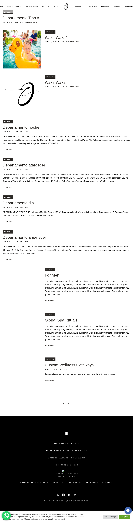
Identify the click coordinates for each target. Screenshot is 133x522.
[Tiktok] (75, 494)
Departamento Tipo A (21, 18)
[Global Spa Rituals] (22, 332)
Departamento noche (21, 127)
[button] (128, 510)
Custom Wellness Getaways (69, 365)
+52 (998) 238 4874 (66, 465)
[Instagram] (57, 494)
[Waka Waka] (22, 94)
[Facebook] (63, 494)
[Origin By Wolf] (66, 433)
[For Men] (22, 287)
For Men (52, 275)
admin (6, 22)
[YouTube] (69, 494)
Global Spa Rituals (61, 320)
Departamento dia (18, 203)
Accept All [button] (124, 517)
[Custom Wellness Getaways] (22, 376)
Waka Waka (55, 82)
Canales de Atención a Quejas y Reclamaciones (66, 501)
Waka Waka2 (56, 37)
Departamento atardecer (24, 165)
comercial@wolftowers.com (66, 458)
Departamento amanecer (24, 237)
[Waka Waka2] (22, 49)
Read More (32, 22)
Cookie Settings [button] (110, 517)
